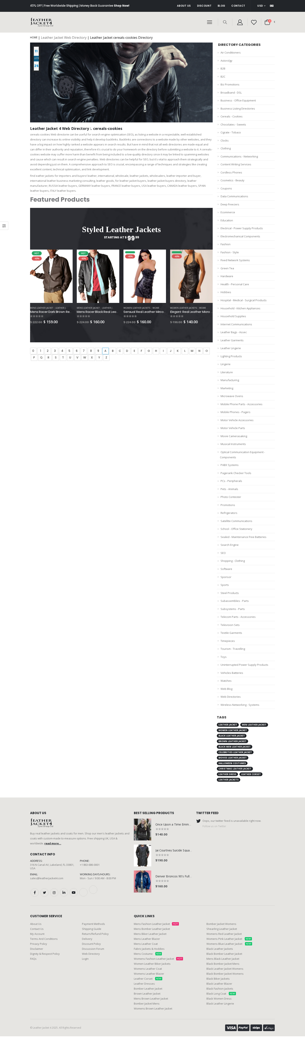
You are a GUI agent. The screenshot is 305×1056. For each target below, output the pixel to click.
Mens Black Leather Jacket (222, 959)
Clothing (226, 148)
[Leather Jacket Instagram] (54, 892)
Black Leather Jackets (219, 949)
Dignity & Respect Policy (45, 954)
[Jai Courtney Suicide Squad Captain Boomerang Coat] (142, 855)
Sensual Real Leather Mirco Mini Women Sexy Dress (161, 312)
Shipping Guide (91, 929)
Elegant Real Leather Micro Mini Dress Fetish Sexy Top (210, 312)
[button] (225, 22)
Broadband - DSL (231, 92)
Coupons (226, 188)
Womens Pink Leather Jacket (228, 939)
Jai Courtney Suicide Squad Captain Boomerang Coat (191, 850)
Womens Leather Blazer (149, 974)
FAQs (33, 959)
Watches (226, 681)
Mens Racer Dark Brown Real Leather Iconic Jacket (67, 312)
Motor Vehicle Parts (233, 428)
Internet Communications (236, 324)
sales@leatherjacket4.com (46, 878)
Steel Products (230, 593)
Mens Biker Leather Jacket (150, 934)
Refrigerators (229, 513)
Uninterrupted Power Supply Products (244, 665)
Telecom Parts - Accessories (238, 617)
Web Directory (91, 954)
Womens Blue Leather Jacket (228, 944)
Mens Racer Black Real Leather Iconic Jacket (110, 312)
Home (33, 37)
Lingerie (226, 364)
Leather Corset (251, 774)
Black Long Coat (220, 993)
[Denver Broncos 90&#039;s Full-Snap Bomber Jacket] (142, 881)
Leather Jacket (227, 724)
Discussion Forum (93, 949)
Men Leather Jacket (254, 724)
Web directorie (60, 134)
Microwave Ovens (232, 396)
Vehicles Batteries (232, 673)
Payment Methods (93, 924)
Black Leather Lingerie (220, 1003)
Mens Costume (147, 954)
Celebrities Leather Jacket (235, 752)
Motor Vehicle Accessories (237, 420)
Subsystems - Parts (233, 609)
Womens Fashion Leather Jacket (158, 959)
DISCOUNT (204, 5)
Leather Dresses (144, 983)
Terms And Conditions (44, 939)
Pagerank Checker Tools (236, 473)
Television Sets (230, 625)
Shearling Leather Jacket (221, 929)
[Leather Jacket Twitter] (44, 892)
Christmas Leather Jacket (234, 768)
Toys (224, 657)
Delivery (87, 939)
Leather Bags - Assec (234, 332)
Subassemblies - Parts (235, 601)
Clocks (225, 140)
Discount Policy (91, 944)
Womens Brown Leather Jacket (153, 1008)
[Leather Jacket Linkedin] (64, 892)
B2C (223, 76)
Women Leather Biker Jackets (152, 964)
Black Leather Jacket (231, 735)
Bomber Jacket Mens (147, 1003)
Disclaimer (36, 949)
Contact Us (37, 929)
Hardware (227, 276)
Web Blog (226, 689)
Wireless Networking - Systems (240, 705)
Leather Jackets (64, 307)
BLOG (221, 5)
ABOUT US (184, 5)
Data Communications (234, 196)
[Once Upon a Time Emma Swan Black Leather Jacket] (142, 829)
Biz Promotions (230, 84)
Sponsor (226, 577)
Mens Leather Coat (146, 944)
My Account (37, 934)
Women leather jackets (136, 307)
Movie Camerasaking (234, 436)
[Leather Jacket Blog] (83, 892)
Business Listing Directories (238, 108)
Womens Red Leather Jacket (224, 934)
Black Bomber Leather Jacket (224, 954)
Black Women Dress (219, 998)
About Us (35, 924)
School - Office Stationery (236, 529)
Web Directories (231, 697)
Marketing (227, 388)
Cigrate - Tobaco (231, 132)
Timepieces (228, 641)
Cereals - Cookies (232, 116)
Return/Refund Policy (95, 934)
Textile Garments (231, 633)
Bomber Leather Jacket (148, 988)
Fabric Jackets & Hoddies (149, 949)
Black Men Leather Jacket (234, 746)
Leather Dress (227, 774)
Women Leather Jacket (232, 730)
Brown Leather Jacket (232, 741)
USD (260, 5)
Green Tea (227, 268)
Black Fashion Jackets (219, 988)
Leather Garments (232, 340)
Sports (225, 585)
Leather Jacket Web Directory (64, 37)
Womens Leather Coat (148, 969)
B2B (223, 68)
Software (226, 569)
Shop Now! (121, 6)
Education (227, 220)
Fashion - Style (230, 252)
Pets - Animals (229, 489)
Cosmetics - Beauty (232, 180)
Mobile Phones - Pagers (235, 412)
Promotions (228, 505)
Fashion (226, 244)
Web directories (110, 159)
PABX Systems (230, 465)
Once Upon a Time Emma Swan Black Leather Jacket (191, 824)
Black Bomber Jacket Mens (222, 964)
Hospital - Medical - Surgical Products (244, 300)
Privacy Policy (38, 944)
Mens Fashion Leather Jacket (156, 924)
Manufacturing (230, 380)
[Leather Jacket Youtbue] (74, 892)
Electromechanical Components (240, 236)
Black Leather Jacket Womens (224, 969)
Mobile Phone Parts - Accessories (241, 404)
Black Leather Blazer (219, 983)
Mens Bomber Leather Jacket (152, 929)
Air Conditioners (231, 52)
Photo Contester (231, 497)
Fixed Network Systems (235, 260)
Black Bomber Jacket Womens (225, 974)
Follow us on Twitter (214, 826)
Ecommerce (228, 212)
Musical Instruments (233, 444)
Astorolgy (226, 60)
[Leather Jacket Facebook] (34, 892)
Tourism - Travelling (233, 649)
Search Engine (230, 545)
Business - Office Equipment (238, 100)
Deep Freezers (230, 204)
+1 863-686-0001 (90, 865)
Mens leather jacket (41, 307)
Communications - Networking (239, 156)
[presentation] (27, 280)
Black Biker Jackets (218, 978)
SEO (223, 553)
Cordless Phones (231, 172)
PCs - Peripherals (231, 481)
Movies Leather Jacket (232, 757)
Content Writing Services (236, 164)
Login (85, 959)
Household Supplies (233, 316)
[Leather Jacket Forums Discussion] (93, 889)
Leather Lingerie (231, 348)
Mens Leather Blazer (147, 939)
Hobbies (226, 292)
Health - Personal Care (235, 284)
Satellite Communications (236, 521)
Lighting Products (231, 356)
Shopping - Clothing (233, 561)
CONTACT (238, 5)
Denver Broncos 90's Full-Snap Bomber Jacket (186, 876)
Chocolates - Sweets (233, 124)
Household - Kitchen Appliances (240, 308)
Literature (227, 372)
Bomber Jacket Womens (221, 924)
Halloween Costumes (232, 763)
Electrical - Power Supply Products (242, 228)
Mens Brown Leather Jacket (151, 998)
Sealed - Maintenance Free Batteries (243, 537)
